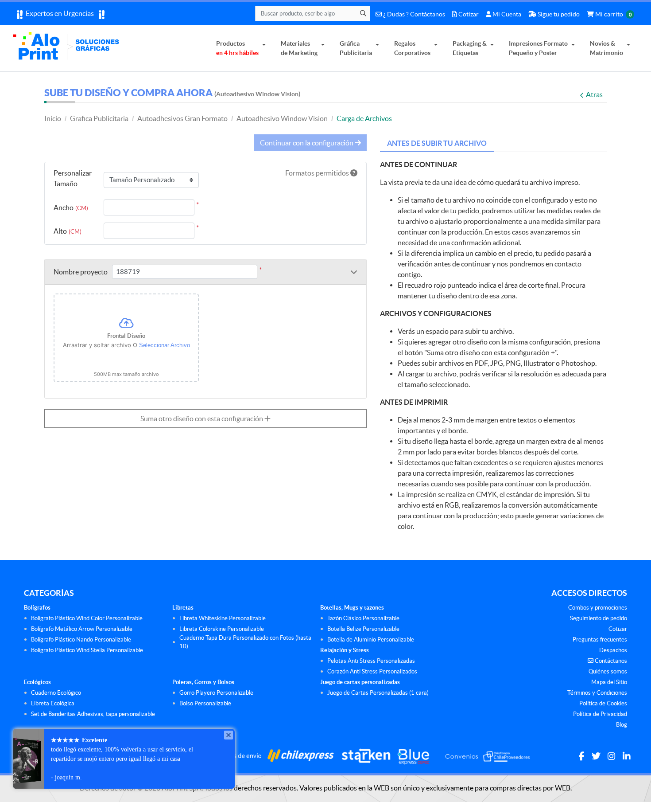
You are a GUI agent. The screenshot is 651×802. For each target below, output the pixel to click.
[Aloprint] (68, 48)
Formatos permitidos (317, 173)
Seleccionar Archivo (164, 345)
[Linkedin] (627, 756)
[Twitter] (596, 756)
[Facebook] (582, 756)
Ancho (71, 207)
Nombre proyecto (81, 272)
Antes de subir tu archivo (437, 143)
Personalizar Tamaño (73, 178)
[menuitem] (241, 48)
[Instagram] (612, 756)
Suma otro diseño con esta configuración (202, 419)
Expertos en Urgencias (60, 13)
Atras (594, 94)
